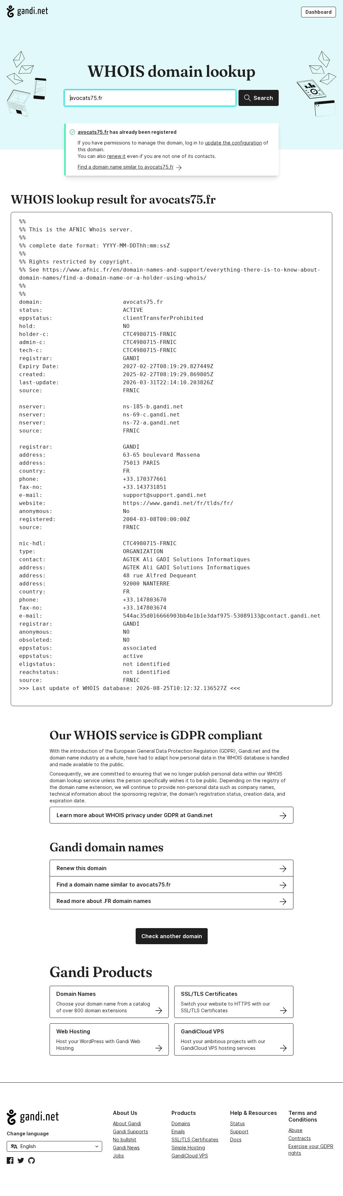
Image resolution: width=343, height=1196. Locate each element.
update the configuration (233, 143)
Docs (236, 1139)
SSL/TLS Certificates (195, 1139)
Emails (178, 1131)
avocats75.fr (93, 132)
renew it (116, 156)
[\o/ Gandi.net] (54, 1117)
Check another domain (171, 936)
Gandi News (126, 1147)
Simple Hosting (188, 1147)
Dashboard (318, 12)
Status (237, 1123)
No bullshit (124, 1139)
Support (239, 1131)
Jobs (118, 1155)
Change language (28, 1133)
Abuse (295, 1130)
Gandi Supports (130, 1131)
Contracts (299, 1138)
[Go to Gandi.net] (27, 11)
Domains (181, 1123)
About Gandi (127, 1123)
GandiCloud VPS (190, 1155)
